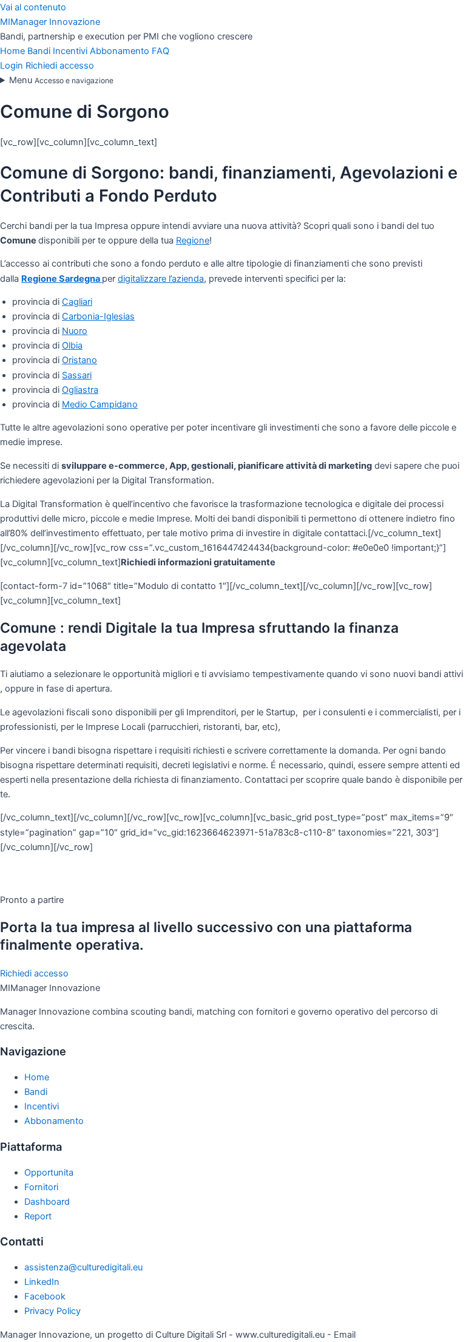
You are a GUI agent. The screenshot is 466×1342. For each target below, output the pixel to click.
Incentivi (71, 51)
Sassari (77, 375)
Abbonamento (121, 51)
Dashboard (47, 1201)
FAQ (160, 51)
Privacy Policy (52, 1311)
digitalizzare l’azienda (161, 278)
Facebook (45, 1296)
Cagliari (77, 301)
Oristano (79, 360)
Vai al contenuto (33, 7)
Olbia (72, 345)
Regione (192, 240)
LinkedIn (41, 1281)
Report (38, 1216)
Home (13, 51)
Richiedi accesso (59, 65)
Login (11, 65)
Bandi (40, 51)
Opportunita (48, 1172)
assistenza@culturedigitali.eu (83, 1267)
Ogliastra (80, 389)
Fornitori (41, 1187)
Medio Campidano (100, 404)
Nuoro (74, 330)
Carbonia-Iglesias (98, 316)
